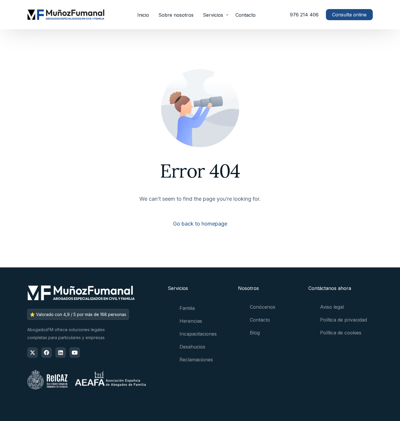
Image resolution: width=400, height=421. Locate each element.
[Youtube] (74, 352)
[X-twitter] (32, 352)
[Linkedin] (60, 352)
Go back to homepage (200, 224)
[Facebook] (46, 352)
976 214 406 (304, 15)
